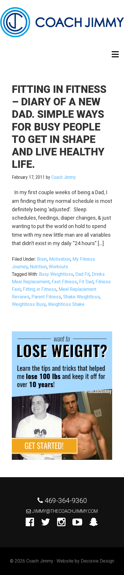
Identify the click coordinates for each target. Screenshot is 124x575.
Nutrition (38, 266)
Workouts (58, 266)
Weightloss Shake (66, 304)
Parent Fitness (46, 297)
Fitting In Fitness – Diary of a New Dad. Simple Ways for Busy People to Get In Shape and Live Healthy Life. (59, 126)
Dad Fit (82, 274)
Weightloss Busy (29, 304)
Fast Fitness (64, 281)
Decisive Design (97, 561)
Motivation (59, 259)
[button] (115, 54)
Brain (42, 259)
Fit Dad (86, 281)
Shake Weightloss (81, 297)
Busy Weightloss (56, 274)
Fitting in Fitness (40, 289)
